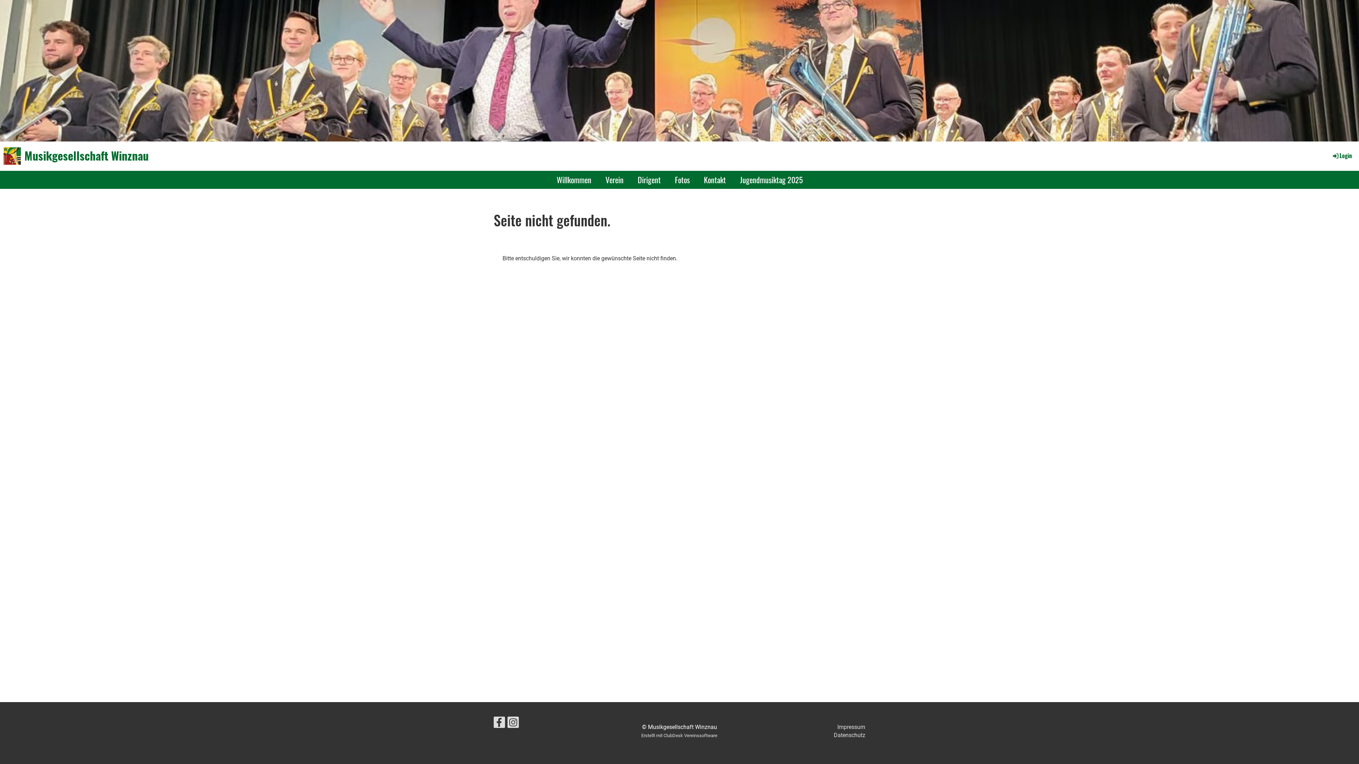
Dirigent (649, 179)
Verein (615, 179)
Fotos (682, 179)
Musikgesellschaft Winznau (86, 156)
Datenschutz (849, 735)
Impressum (851, 727)
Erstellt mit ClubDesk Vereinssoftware (679, 735)
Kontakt (715, 179)
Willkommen (574, 179)
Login (1346, 155)
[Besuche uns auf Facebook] (499, 724)
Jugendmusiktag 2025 (771, 179)
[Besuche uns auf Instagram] (513, 724)
